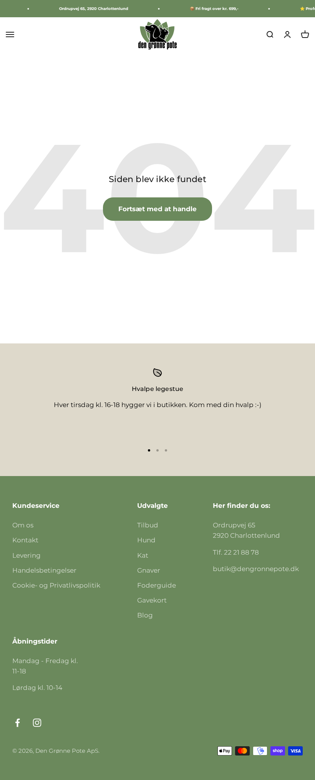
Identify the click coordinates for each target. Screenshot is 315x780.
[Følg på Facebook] (17, 723)
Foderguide (156, 585)
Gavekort (152, 600)
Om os (22, 525)
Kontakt (25, 540)
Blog (145, 615)
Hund (146, 540)
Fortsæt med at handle (157, 209)
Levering (26, 555)
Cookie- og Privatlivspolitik (56, 585)
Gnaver (148, 570)
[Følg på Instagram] (37, 723)
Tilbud (147, 525)
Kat (142, 555)
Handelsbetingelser (44, 570)
